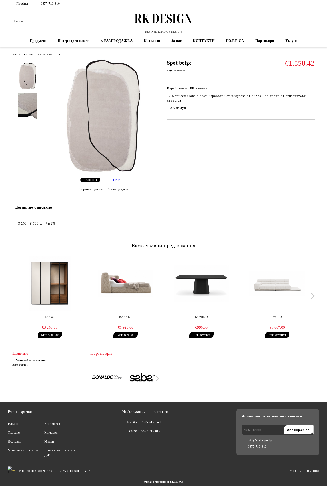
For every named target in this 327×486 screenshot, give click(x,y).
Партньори (264, 41)
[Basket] (125, 284)
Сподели (92, 179)
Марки (49, 441)
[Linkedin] (145, 439)
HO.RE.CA (235, 41)
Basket (125, 317)
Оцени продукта (118, 189)
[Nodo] (49, 284)
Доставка (14, 441)
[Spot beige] (103, 171)
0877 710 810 (50, 3)
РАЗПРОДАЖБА (118, 41)
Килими (28, 54)
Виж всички (20, 364)
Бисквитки (52, 423)
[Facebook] (298, 3)
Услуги (291, 41)
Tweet (117, 179)
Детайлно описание (33, 207)
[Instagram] (312, 3)
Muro (277, 317)
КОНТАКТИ (203, 41)
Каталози (152, 41)
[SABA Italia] (142, 378)
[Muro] (277, 284)
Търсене (14, 432)
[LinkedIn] (305, 3)
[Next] (312, 296)
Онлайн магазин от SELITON (163, 481)
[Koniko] (201, 284)
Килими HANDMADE (49, 54)
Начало (16, 54)
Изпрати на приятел (91, 189)
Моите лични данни (304, 470)
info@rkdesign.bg (151, 422)
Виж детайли (50, 334)
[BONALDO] (107, 378)
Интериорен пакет (73, 41)
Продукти (38, 41)
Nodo (49, 317)
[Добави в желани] (175, 127)
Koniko (201, 317)
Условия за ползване (23, 450)
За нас (176, 41)
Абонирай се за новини (31, 360)
